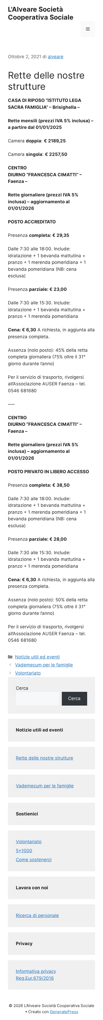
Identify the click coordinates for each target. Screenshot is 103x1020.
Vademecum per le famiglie (44, 664)
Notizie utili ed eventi (37, 657)
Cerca (22, 688)
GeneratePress (64, 1011)
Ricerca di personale (37, 915)
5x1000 (24, 850)
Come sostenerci (34, 859)
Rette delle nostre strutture (44, 758)
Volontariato (28, 673)
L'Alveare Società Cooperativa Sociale (40, 13)
